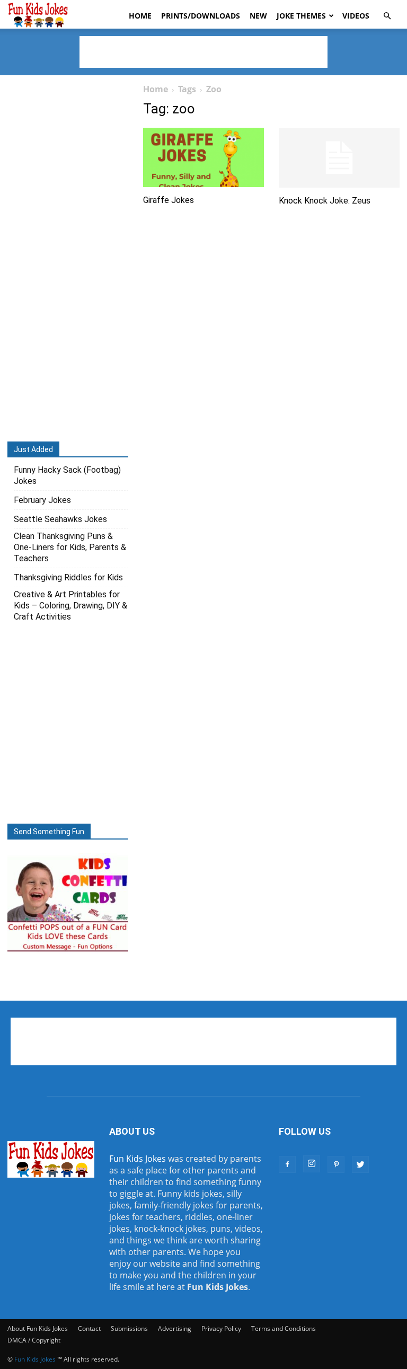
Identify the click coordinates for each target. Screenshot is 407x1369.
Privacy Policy (221, 1328)
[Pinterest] (336, 1164)
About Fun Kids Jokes (37, 1328)
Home (140, 16)
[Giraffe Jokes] (203, 157)
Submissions (129, 1328)
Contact (89, 1328)
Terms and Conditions (283, 1328)
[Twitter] (360, 1164)
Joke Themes (301, 16)
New (258, 16)
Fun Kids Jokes (137, 1158)
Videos (355, 16)
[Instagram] (311, 1163)
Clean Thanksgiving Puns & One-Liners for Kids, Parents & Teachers (70, 547)
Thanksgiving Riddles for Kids (68, 577)
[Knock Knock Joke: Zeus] (339, 158)
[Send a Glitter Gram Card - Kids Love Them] (67, 950)
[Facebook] (287, 1164)
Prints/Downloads (200, 16)
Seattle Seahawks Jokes (60, 519)
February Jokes (42, 500)
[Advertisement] (203, 52)
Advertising (174, 1328)
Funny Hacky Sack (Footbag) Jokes (67, 475)
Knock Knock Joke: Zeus (324, 201)
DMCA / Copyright (33, 1340)
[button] (387, 16)
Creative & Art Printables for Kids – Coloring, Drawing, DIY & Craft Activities (70, 605)
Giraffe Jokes (168, 200)
